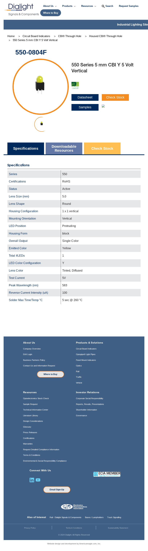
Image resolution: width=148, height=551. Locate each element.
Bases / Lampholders (94, 517)
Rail (77, 371)
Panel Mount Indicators (86, 360)
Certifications (28, 438)
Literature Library (30, 415)
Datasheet (85, 97)
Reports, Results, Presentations (90, 404)
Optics (79, 366)
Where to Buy (50, 374)
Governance (81, 415)
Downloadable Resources (64, 148)
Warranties (28, 444)
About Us (48, 6)
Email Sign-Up (57, 489)
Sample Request (30, 404)
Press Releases (30, 432)
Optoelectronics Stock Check (36, 398)
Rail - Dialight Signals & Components (65, 517)
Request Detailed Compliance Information (41, 449)
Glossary (27, 427)
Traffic (79, 377)
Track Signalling (114, 517)
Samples (85, 107)
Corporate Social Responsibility (89, 398)
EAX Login (27, 354)
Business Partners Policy (34, 360)
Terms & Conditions (31, 455)
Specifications (25, 148)
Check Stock (115, 97)
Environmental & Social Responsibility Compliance (45, 461)
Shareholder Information (86, 410)
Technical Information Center (35, 410)
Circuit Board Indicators (86, 349)
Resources (87, 6)
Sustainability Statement (118, 528)
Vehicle (79, 383)
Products (67, 6)
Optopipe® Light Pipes (85, 354)
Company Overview (32, 349)
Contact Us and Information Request (39, 366)
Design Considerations (33, 421)
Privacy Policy (30, 528)
